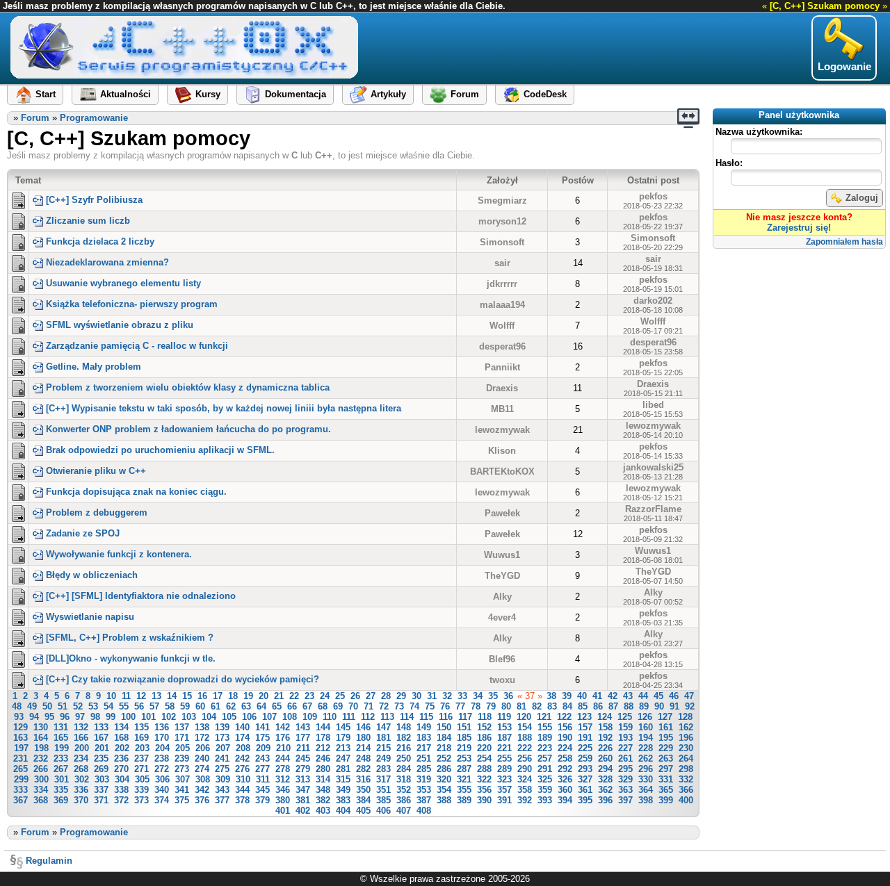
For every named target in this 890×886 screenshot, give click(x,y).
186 (484, 737)
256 (524, 758)
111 (348, 717)
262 (645, 758)
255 (504, 758)
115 (426, 717)
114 (407, 717)
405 (363, 810)
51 (62, 706)
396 (605, 800)
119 (504, 717)
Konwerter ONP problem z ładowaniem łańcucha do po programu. (188, 429)
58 (170, 706)
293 (585, 769)
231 (20, 758)
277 (262, 769)
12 (141, 696)
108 (289, 717)
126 (645, 717)
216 (403, 748)
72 (384, 706)
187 (504, 737)
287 (464, 769)
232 (40, 758)
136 (161, 727)
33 (462, 696)
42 (612, 696)
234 (81, 758)
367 (20, 800)
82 (537, 706)
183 (423, 737)
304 (122, 779)
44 (643, 696)
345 (262, 790)
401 (282, 810)
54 (108, 706)
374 (161, 800)
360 (565, 790)
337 (101, 790)
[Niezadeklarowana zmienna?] (18, 262)
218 (444, 748)
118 (485, 717)
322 (484, 779)
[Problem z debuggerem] (18, 512)
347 (303, 790)
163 (20, 737)
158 (605, 727)
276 (242, 769)
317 (383, 779)
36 (508, 696)
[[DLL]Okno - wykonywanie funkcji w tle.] (18, 658)
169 (141, 737)
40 (582, 696)
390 (484, 800)
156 (565, 727)
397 (625, 800)
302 (81, 779)
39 (567, 696)
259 (585, 758)
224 (565, 748)
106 (249, 717)
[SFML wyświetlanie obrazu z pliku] (18, 324)
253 (464, 758)
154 (524, 727)
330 (645, 779)
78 (475, 706)
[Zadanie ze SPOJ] (18, 533)
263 (665, 758)
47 (689, 696)
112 (368, 717)
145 (343, 727)
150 (444, 727)
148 (403, 727)
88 (628, 706)
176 (282, 737)
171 (182, 737)
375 (182, 800)
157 (585, 727)
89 (644, 706)
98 (95, 717)
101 (148, 717)
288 (484, 769)
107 (269, 717)
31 (432, 696)
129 (20, 727)
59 (185, 706)
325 (544, 779)
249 (383, 758)
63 (246, 706)
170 (161, 737)
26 (355, 696)
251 (423, 758)
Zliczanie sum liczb (88, 220)
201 (102, 748)
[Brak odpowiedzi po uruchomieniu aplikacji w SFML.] (18, 449)
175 (262, 737)
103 (188, 717)
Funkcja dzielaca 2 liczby (100, 241)
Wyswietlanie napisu (90, 617)
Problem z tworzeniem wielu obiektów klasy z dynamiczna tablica (188, 387)
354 (444, 790)
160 (645, 727)
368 (40, 800)
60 (200, 706)
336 (81, 790)
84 (567, 706)
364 (645, 790)
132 (81, 727)
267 (61, 769)
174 (242, 737)
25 (340, 696)
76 (445, 706)
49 (32, 706)
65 (277, 706)
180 (363, 737)
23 (309, 696)
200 (81, 748)
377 (222, 800)
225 (585, 748)
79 (491, 706)
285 (423, 769)
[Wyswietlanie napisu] (18, 616)
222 (524, 748)
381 (303, 800)
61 (215, 706)
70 (353, 706)
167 (101, 737)
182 (403, 737)
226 (605, 748)
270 (121, 769)
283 (383, 769)
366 (686, 790)
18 (233, 696)
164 (40, 737)
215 (383, 748)
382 (323, 800)
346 (282, 790)
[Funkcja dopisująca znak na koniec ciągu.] (18, 491)
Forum (35, 118)
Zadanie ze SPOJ (83, 533)
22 (294, 696)
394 (565, 800)
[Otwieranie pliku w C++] (18, 470)
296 (645, 769)
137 (182, 727)
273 (182, 769)
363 (625, 790)
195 (665, 737)
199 (61, 748)
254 (484, 758)
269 (101, 769)
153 (504, 727)
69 (338, 706)
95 (49, 717)
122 (564, 717)
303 (102, 779)
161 (665, 727)
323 (504, 779)
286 (444, 769)
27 (370, 696)
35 (493, 696)
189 (544, 737)
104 (209, 717)
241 (222, 758)
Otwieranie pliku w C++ (96, 471)
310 (243, 779)
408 (423, 810)
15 (187, 696)
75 (430, 706)
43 (628, 696)
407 (403, 810)
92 (690, 706)
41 (597, 696)
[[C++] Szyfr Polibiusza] (18, 199)
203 (142, 748)
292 (565, 769)
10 (111, 696)
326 (565, 779)
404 (343, 810)
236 (121, 758)
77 (460, 706)
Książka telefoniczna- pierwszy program (132, 304)
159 (625, 727)
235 (101, 758)
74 (414, 706)
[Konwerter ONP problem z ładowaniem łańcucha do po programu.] (18, 428)
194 (645, 737)
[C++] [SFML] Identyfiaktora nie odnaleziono (141, 596)
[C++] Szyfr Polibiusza (94, 200)
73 (399, 706)
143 (303, 727)
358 (524, 790)
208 (243, 748)
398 (645, 800)
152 (484, 727)
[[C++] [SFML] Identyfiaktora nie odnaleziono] (18, 595)
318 (403, 779)
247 (343, 758)
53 (93, 706)
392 (524, 800)
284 (403, 769)
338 (121, 790)
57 (154, 706)
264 (686, 758)
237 (141, 758)
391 (504, 800)
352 (403, 790)
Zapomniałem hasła (844, 242)
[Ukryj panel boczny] (688, 118)
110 (330, 717)
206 (202, 748)
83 (552, 706)
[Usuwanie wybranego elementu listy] (18, 282)
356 (484, 790)
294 (605, 769)
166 (81, 737)
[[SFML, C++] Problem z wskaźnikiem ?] (18, 637)
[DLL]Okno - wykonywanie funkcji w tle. (131, 658)
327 (585, 779)
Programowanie (94, 118)
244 (282, 758)
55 (124, 706)
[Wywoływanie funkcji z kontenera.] (18, 553)
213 (343, 748)
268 (81, 769)
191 (585, 737)
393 (544, 800)
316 (363, 779)
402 (303, 810)
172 (202, 737)
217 (423, 748)
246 (323, 758)
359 (544, 790)
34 (478, 696)
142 (282, 727)
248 (363, 758)
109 (309, 717)
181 (383, 737)
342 (202, 790)
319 (423, 779)
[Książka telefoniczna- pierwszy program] (18, 303)
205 (182, 748)
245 (303, 758)
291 (544, 769)
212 (323, 748)
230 (686, 748)
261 (625, 758)
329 (625, 779)
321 (464, 779)
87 (613, 706)
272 (161, 769)
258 (565, 758)
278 (282, 769)
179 (343, 737)
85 (583, 706)
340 (161, 790)
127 (665, 717)
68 (322, 706)
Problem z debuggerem (96, 512)
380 (282, 800)
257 (544, 758)
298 (686, 769)
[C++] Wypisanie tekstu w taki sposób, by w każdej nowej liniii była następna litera (223, 408)
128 (685, 717)
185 (464, 737)
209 (263, 748)
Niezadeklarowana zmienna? (107, 262)
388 (444, 800)
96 (65, 717)
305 (142, 779)
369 (61, 800)
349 (343, 790)
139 (222, 727)
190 (565, 737)
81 (521, 706)
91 (674, 706)
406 (383, 810)
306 (162, 779)
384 (363, 800)
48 (17, 706)
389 (464, 800)
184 (444, 737)
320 (444, 779)
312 (282, 779)
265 (20, 769)
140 (242, 727)
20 (263, 696)
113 (387, 717)
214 (363, 748)
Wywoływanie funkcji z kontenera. (119, 554)
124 (604, 717)
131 (61, 727)
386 (403, 800)
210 (283, 748)
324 (524, 779)
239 (182, 758)
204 (162, 748)
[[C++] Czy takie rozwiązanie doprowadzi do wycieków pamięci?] (18, 678)
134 (121, 727)
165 (61, 737)
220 (484, 748)
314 (323, 779)
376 (202, 800)
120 (524, 717)
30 (416, 696)
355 (464, 790)
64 (261, 706)
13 (156, 696)
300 (41, 779)
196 (686, 737)
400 (686, 800)
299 (21, 779)
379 (262, 800)
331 (665, 779)
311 (263, 779)
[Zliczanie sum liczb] (18, 220)
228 (645, 748)
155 (544, 727)
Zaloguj (862, 197)
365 (665, 790)
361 (585, 790)
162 (686, 727)
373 (141, 800)
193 (625, 737)
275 (222, 769)
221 (504, 748)
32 (447, 696)
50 (47, 706)
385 (383, 800)
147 (383, 727)
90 (659, 706)
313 (303, 779)
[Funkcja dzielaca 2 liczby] (18, 241)
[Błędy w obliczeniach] (18, 574)
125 (624, 717)
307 (182, 779)
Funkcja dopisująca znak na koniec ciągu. (136, 491)
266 (40, 769)
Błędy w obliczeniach (92, 575)
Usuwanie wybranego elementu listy (123, 283)
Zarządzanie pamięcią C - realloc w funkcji (137, 346)
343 (222, 790)
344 (242, 790)
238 (161, 758)
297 (665, 769)
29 (401, 696)
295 (625, 769)
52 (78, 706)
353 (423, 790)
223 (544, 748)
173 (222, 737)
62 (231, 706)
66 (292, 706)
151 (464, 727)
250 (403, 758)
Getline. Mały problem (93, 366)
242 (242, 758)
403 (323, 810)
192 (605, 737)
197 (21, 748)
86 (598, 706)
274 (202, 769)
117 (465, 717)
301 (61, 779)
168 (121, 737)
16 (202, 696)
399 (665, 800)
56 (139, 706)
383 (343, 800)
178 (323, 737)
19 (248, 696)
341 (182, 790)
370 (81, 800)
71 (368, 706)
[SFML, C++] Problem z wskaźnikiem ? (129, 637)
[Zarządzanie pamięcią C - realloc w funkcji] (18, 345)
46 (674, 696)
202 (122, 748)
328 (605, 779)
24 (325, 696)
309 (223, 779)
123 (584, 717)
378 (242, 800)
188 (524, 737)
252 (444, 758)
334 (40, 790)
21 (279, 696)
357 (504, 790)
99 (110, 717)
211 (303, 748)
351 (383, 790)
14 (172, 696)
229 (665, 748)
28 (386, 696)
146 (363, 727)
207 (223, 748)
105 (229, 717)
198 (41, 748)
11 (126, 696)
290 (524, 769)
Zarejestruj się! (799, 227)
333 (20, 790)
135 (141, 727)
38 (551, 696)
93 (19, 717)
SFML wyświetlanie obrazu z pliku (119, 325)
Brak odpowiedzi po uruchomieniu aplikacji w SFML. (160, 450)
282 (363, 769)
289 (504, 769)
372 (121, 800)
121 (544, 717)
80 (506, 706)
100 (128, 717)
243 (262, 758)
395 (585, 800)
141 (262, 727)
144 (323, 727)
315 (343, 779)
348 (323, 790)
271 (141, 769)
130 (40, 727)
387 (423, 800)
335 (61, 790)
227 (625, 748)
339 (141, 790)
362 (605, 790)
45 (658, 696)
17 (217, 696)
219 (464, 748)
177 (303, 737)
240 (202, 758)
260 (605, 758)
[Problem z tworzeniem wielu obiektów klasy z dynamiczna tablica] (18, 387)
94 (34, 717)
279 (303, 769)
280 (323, 769)
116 (446, 717)
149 (423, 727)
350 (363, 790)
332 (686, 779)
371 (101, 800)
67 (307, 706)
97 (80, 717)
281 (343, 769)
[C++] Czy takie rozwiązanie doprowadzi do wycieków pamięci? (182, 679)
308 (202, 779)
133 (101, 727)
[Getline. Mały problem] (18, 366)
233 (61, 758)
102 (168, 717)
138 (202, 727)
